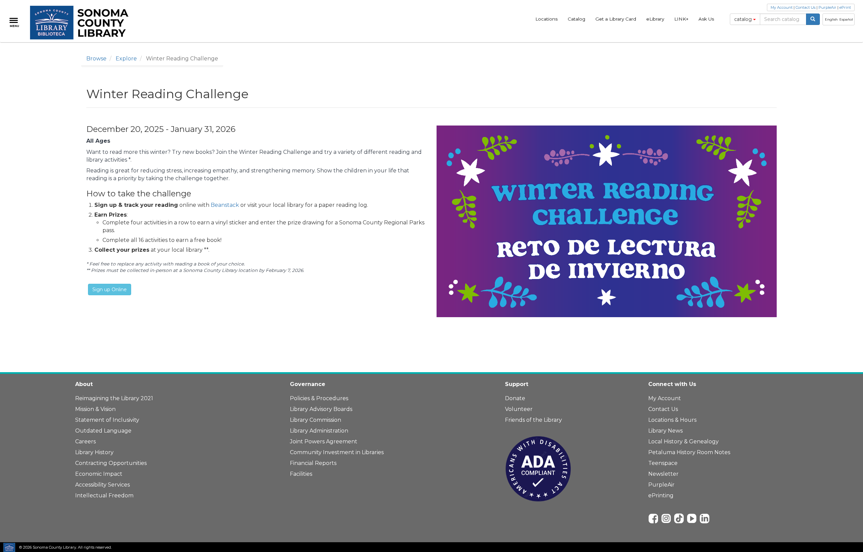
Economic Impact (98, 474)
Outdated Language (103, 430)
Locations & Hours (672, 420)
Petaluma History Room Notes (689, 452)
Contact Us (805, 7)
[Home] (83, 22)
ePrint (845, 7)
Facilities (301, 474)
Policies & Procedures (319, 398)
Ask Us (706, 19)
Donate (515, 398)
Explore (126, 58)
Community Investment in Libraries (337, 452)
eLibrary (655, 19)
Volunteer (519, 409)
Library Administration (319, 430)
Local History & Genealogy (683, 441)
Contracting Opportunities (111, 463)
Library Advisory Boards (321, 409)
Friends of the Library (533, 420)
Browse (96, 58)
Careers (85, 441)
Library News (665, 430)
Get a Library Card (615, 19)
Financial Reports (313, 463)
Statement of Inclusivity (107, 420)
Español (846, 19)
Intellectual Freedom (104, 495)
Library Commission (315, 420)
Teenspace (663, 463)
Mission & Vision (95, 409)
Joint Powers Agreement (323, 441)
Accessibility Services (102, 484)
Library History (94, 452)
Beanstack (225, 205)
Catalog (576, 19)
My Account (782, 7)
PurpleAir (827, 7)
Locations (546, 19)
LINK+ (681, 19)
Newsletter (663, 474)
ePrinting (661, 495)
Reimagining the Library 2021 (114, 398)
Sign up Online (109, 289)
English (831, 19)
